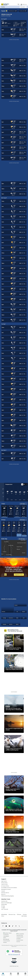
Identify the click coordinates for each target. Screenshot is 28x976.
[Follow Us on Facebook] (3, 926)
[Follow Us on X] (19, 926)
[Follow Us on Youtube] (9, 926)
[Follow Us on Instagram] (6, 926)
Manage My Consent (6, 889)
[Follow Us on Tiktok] (12, 926)
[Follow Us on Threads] (16, 926)
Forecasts (22, 7)
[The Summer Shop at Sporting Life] (24, 622)
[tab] (22, 484)
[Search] (18, 4)
